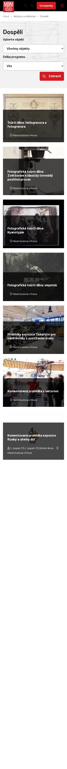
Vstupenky (46, 5)
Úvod (6, 16)
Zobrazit (55, 76)
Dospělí (44, 16)
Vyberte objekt (13, 39)
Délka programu (14, 57)
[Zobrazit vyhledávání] (25, 5)
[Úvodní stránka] (8, 6)
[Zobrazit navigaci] (62, 5)
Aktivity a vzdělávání (24, 16)
